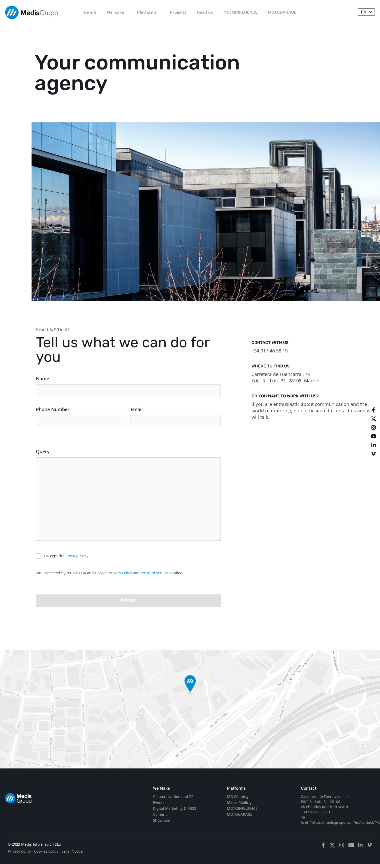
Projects (178, 12)
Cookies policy (46, 851)
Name (42, 378)
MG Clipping (237, 796)
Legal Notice (72, 851)
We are (89, 12)
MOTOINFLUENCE (240, 12)
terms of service (154, 572)
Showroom (162, 820)
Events (158, 802)
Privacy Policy (76, 555)
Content (160, 814)
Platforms (147, 12)
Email (137, 409)
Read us (205, 12)
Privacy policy (19, 851)
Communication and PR (173, 796)
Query (43, 451)
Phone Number (53, 409)
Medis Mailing (239, 802)
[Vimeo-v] (373, 454)
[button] (366, 12)
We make (115, 12)
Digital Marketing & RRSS (174, 808)
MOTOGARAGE (282, 12)
